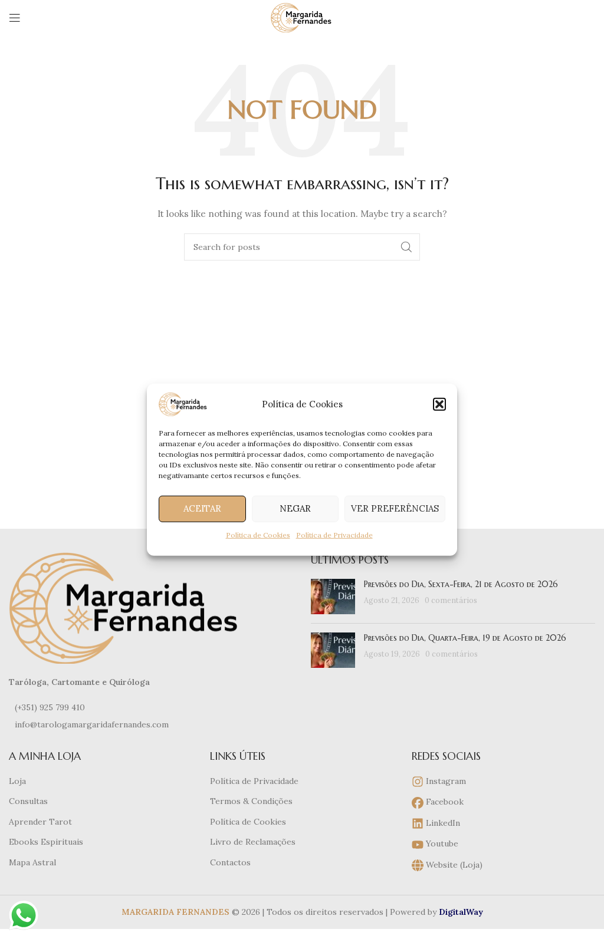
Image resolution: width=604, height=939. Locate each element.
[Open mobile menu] (15, 17)
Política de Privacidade (334, 534)
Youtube (441, 843)
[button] (439, 404)
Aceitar (202, 508)
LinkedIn (442, 823)
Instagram (445, 781)
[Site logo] (302, 17)
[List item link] (151, 707)
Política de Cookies (258, 534)
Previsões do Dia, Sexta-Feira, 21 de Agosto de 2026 (461, 584)
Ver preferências (395, 508)
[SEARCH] (406, 247)
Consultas (28, 801)
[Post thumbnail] (333, 596)
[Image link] (127, 607)
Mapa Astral (32, 862)
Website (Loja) (453, 864)
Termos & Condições (251, 801)
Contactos (230, 862)
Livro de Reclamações (253, 841)
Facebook (444, 801)
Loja (17, 781)
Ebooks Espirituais (46, 841)
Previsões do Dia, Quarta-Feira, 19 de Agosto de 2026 (465, 637)
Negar (295, 508)
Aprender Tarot (40, 821)
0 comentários (451, 600)
